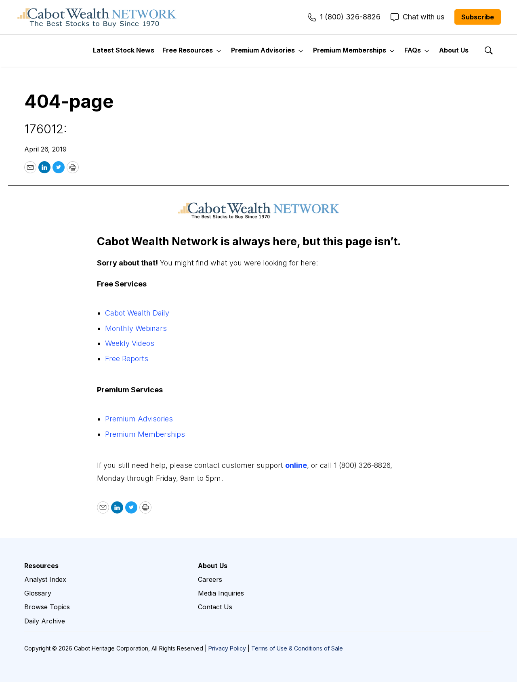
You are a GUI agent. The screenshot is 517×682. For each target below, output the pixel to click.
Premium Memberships (349, 50)
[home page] (97, 17)
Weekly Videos (129, 343)
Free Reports (126, 358)
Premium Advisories (263, 50)
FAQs (412, 50)
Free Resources (187, 50)
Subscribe (477, 17)
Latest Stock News (123, 50)
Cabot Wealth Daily (137, 313)
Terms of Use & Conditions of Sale (297, 648)
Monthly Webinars (136, 328)
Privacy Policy (227, 648)
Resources (41, 566)
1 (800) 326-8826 (350, 17)
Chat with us (423, 17)
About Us (454, 50)
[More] (218, 50)
